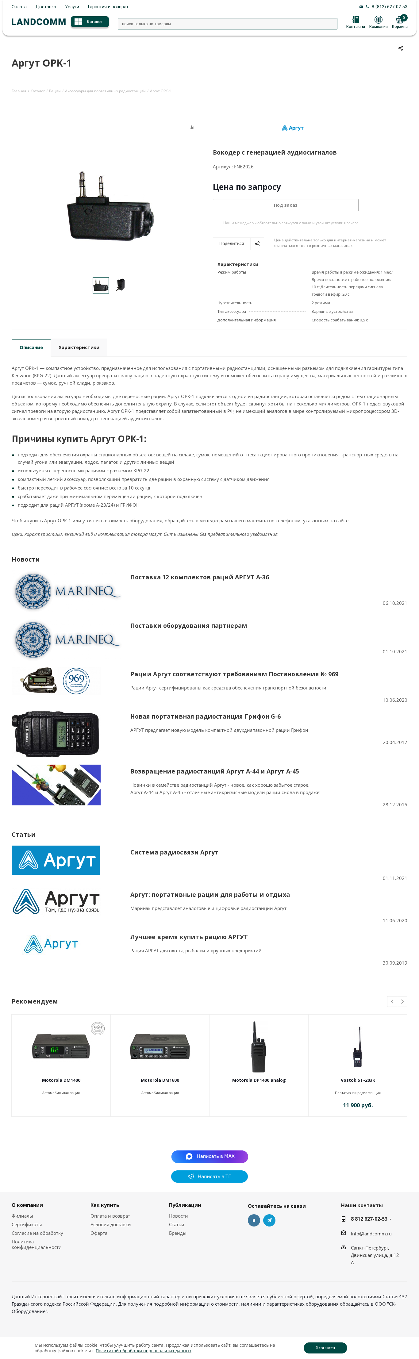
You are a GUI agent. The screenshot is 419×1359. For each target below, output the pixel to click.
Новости (178, 1216)
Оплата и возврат (110, 1216)
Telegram (269, 1220)
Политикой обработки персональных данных (143, 1350)
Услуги (72, 6)
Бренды (177, 1233)
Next (402, 1001)
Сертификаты (27, 1224)
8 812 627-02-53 (369, 1218)
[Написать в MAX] (209, 1156)
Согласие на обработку (37, 1233)
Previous (392, 1001)
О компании (27, 1205)
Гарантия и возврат (108, 6)
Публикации (185, 1205)
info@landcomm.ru (371, 1233)
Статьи (176, 1224)
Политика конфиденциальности (37, 1244)
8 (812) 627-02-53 (389, 7)
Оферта (98, 1233)
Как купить (104, 1205)
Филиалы (22, 1216)
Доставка (46, 6)
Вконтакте (254, 1220)
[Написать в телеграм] (209, 1181)
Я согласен (325, 1347)
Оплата (19, 6)
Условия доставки (110, 1224)
